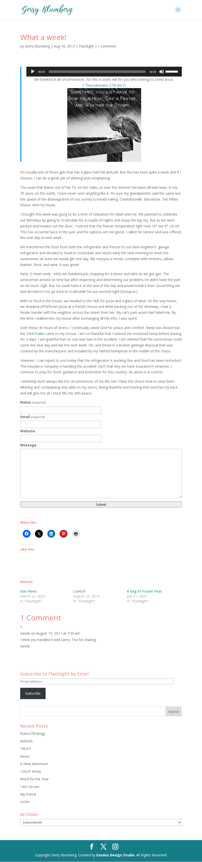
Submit (101, 504)
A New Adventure (34, 763)
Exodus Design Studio (115, 855)
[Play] (32, 71)
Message (28, 445)
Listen (25, 801)
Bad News (28, 591)
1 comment (107, 46)
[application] (104, 72)
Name (33, 402)
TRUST (25, 748)
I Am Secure (29, 786)
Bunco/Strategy (32, 733)
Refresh (26, 741)
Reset (24, 756)
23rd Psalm (35, 333)
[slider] (172, 71)
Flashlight (86, 46)
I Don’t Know (30, 771)
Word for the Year (34, 779)
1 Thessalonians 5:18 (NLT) (104, 85)
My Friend (28, 794)
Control (79, 591)
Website (27, 431)
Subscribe (33, 693)
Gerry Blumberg (37, 46)
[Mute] (161, 71)
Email (32, 416)
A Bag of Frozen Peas (144, 591)
